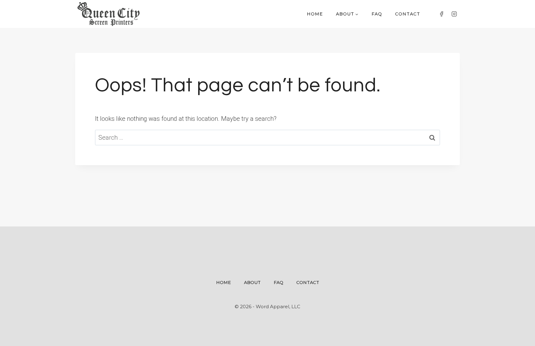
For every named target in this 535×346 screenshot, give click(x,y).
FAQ (377, 14)
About (252, 282)
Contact (407, 14)
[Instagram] (454, 14)
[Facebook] (441, 14)
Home (315, 14)
